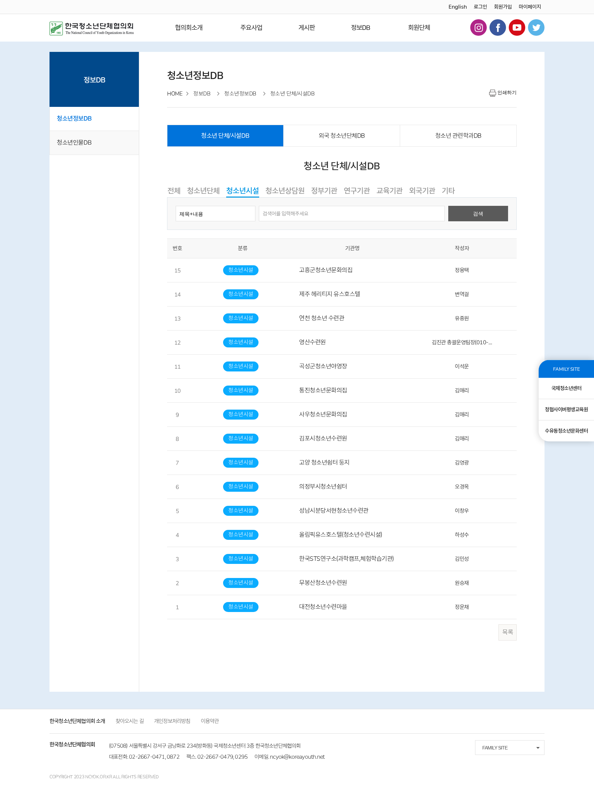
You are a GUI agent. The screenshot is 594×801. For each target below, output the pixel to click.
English (458, 6)
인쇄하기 (507, 92)
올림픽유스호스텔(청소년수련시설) (340, 535)
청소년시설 (242, 191)
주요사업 (251, 27)
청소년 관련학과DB (458, 136)
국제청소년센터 (566, 388)
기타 (448, 191)
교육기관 (389, 191)
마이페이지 (530, 6)
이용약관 (210, 721)
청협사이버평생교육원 (566, 409)
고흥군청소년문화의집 (325, 270)
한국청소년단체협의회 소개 (77, 721)
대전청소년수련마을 (323, 607)
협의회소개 (188, 27)
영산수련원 (312, 342)
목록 (507, 632)
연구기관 (357, 191)
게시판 (306, 27)
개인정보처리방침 (172, 721)
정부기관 (324, 191)
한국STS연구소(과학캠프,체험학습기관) (346, 559)
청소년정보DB (74, 118)
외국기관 (422, 191)
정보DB (360, 27)
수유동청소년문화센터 (566, 430)
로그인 (480, 6)
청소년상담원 (285, 191)
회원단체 (419, 27)
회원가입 (503, 6)
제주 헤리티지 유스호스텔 (329, 294)
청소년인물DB (74, 142)
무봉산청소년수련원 (323, 583)
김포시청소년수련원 (323, 438)
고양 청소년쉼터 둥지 (324, 462)
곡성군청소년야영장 (323, 366)
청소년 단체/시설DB (225, 136)
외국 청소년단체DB (342, 136)
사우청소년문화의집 (323, 414)
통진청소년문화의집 (323, 390)
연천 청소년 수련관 (321, 318)
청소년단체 (203, 191)
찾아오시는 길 (130, 721)
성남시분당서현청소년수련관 (333, 511)
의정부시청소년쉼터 (323, 486)
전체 (173, 191)
